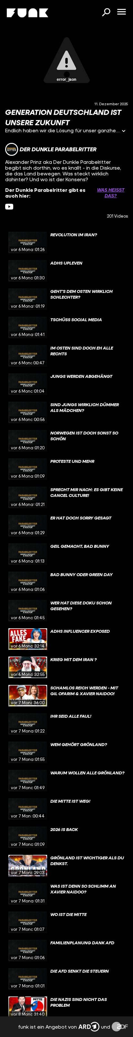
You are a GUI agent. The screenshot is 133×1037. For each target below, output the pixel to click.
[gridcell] (66, 243)
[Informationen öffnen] (123, 131)
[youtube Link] (9, 207)
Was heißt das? (111, 192)
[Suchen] (105, 13)
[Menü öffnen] (121, 12)
